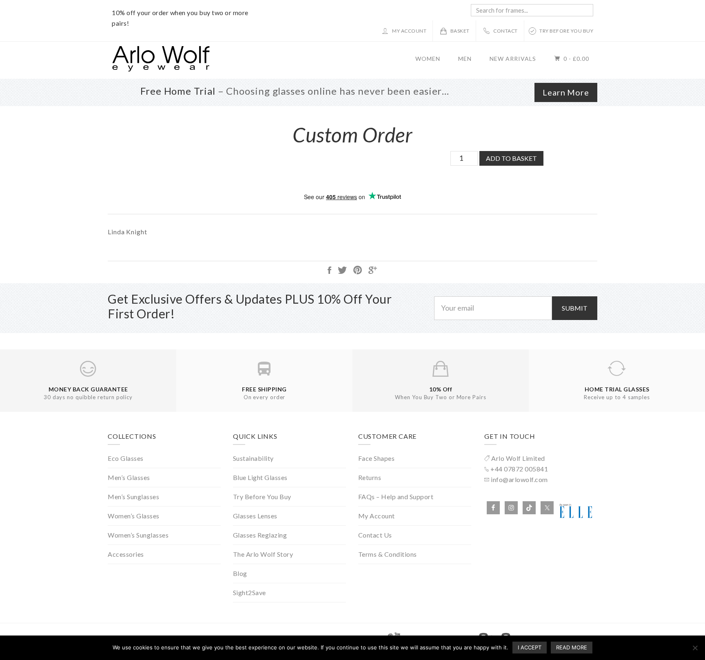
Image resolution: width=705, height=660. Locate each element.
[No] (695, 648)
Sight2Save (249, 592)
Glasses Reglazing (260, 535)
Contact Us (375, 535)
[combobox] (532, 10)
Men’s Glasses (129, 477)
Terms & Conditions (387, 554)
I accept (529, 647)
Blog (240, 573)
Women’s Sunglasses (138, 535)
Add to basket (511, 158)
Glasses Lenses (255, 516)
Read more (571, 647)
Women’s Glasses (134, 516)
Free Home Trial (177, 91)
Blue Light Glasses (260, 477)
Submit (575, 308)
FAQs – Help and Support (396, 496)
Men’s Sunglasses (133, 496)
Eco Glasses (126, 458)
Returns (369, 477)
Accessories (126, 554)
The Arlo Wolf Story (263, 554)
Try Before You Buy (262, 496)
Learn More (566, 92)
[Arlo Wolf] (161, 69)
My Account (376, 516)
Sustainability (253, 458)
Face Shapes (376, 458)
